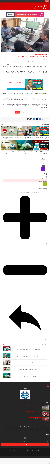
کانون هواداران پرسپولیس (39, 430)
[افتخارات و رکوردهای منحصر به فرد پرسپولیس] (45, 413)
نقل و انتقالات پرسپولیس (33, 428)
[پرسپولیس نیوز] (40, 6)
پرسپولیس (17, 428)
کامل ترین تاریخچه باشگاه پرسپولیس (35, 417)
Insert (49, 463)
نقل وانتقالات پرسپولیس (24, 428)
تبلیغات (25, 452)
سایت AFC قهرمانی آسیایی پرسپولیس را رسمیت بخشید (31, 405)
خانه (28, 452)
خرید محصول (16, 89)
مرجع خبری (16, 426)
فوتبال (20, 426)
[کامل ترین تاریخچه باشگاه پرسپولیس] (45, 419)
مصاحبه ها (37, 54)
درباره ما (22, 452)
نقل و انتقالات (46, 428)
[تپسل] (7, 77)
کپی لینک (17, 112)
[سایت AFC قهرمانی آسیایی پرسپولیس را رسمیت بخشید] (45, 407)
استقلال (38, 426)
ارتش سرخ (42, 426)
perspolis (46, 426)
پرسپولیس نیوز (11, 428)
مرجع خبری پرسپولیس (9, 426)
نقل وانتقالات (40, 428)
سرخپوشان (29, 426)
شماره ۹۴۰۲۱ (25, 388)
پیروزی (7, 428)
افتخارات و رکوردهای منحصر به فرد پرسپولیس (33, 411)
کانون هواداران (46, 430)
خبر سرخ (33, 426)
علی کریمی (24, 426)
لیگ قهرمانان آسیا (44, 54)
